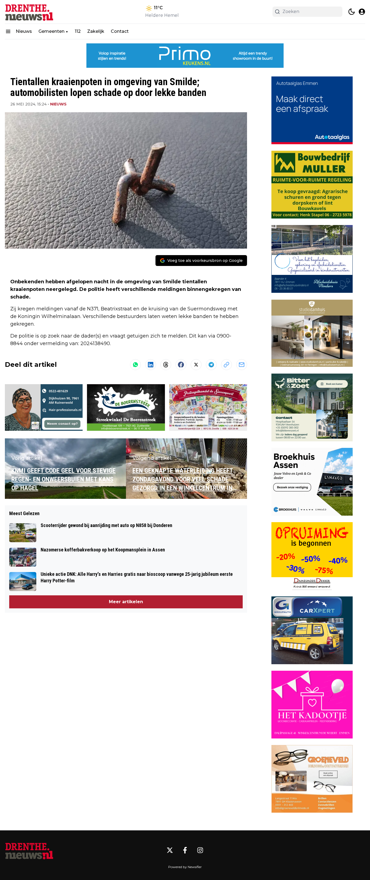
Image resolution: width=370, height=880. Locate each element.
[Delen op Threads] (165, 364)
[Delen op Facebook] (181, 364)
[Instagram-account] (200, 850)
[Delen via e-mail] (241, 364)
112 (78, 31)
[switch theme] (351, 11)
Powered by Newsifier (185, 867)
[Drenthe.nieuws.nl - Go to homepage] (29, 850)
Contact (120, 31)
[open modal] (362, 11)
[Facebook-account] (185, 850)
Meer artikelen (126, 601)
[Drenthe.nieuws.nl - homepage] (29, 12)
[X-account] (170, 850)
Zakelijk (95, 31)
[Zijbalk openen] (8, 31)
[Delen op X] (196, 364)
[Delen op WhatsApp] (135, 364)
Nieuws (24, 31)
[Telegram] (211, 364)
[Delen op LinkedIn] (150, 364)
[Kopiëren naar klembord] (226, 364)
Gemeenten (51, 31)
